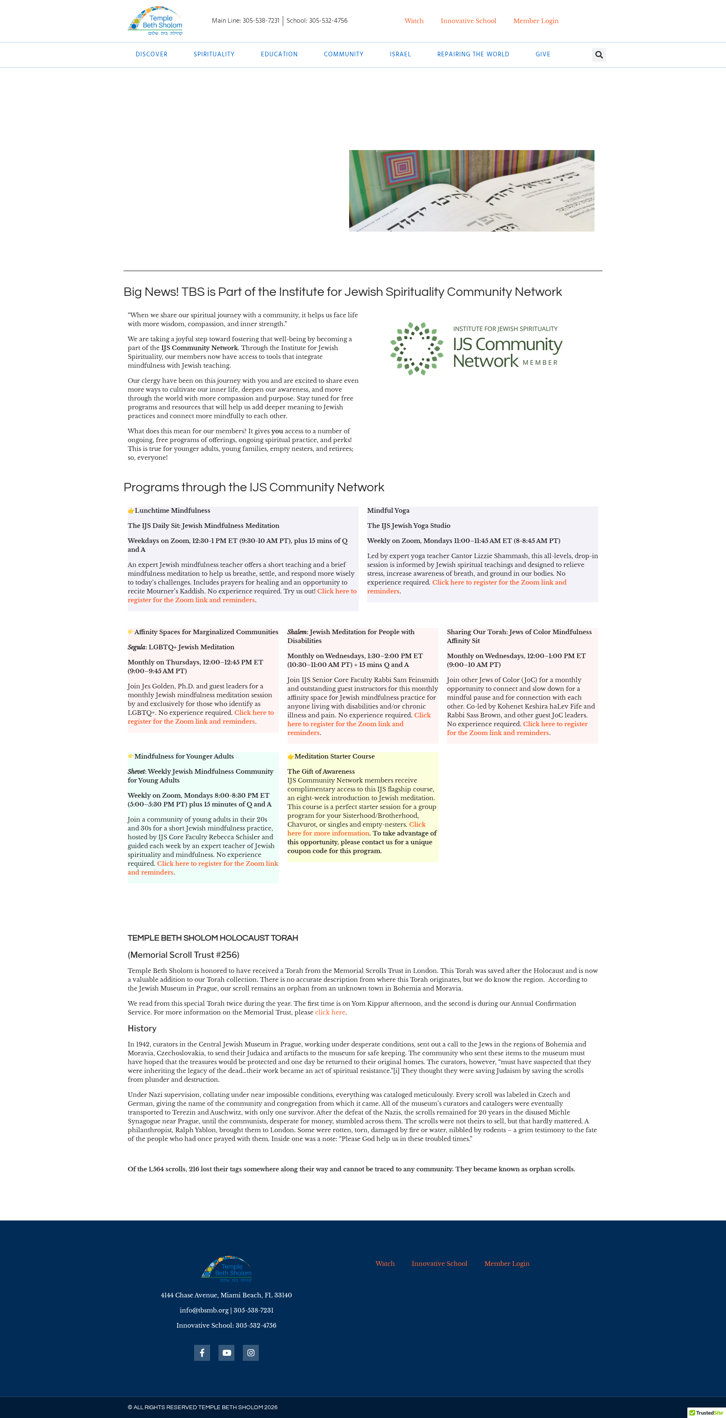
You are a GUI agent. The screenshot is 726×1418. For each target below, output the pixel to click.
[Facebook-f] (202, 1353)
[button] (599, 55)
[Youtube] (226, 1353)
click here (330, 1012)
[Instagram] (251, 1353)
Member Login (536, 21)
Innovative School (469, 21)
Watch (414, 21)
